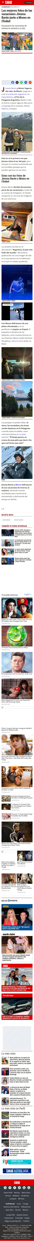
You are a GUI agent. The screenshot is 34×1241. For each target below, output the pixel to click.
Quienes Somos (22, 1215)
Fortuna (8, 1196)
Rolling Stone (26, 1207)
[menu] (3, 2)
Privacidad (19, 1218)
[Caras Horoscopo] (17, 1173)
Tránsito (26, 1221)
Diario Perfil (8, 1193)
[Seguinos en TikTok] (19, 1187)
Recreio (18, 1210)
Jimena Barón (10, 88)
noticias (17, 906)
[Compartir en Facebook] (12, 82)
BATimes (21, 1199)
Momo (18, 484)
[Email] (30, 82)
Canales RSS (10, 1215)
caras (17, 966)
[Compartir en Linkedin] (25, 82)
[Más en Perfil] (13, 900)
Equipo (27, 1218)
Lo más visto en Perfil (13, 1108)
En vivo (29, 2)
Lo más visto (8, 1053)
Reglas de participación (13, 1221)
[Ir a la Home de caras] (8, 3)
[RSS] (24, 1187)
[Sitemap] (28, 1187)
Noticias (17, 1193)
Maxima (25, 1210)
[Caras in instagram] (5, 1187)
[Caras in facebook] (9, 1187)
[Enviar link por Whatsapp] (21, 82)
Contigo (25, 1204)
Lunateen (13, 1199)
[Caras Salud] (17, 1164)
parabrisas (17, 995)
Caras (19, 1204)
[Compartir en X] (17, 82)
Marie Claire (26, 1193)
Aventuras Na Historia (11, 1207)
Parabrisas (25, 1196)
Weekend (16, 1196)
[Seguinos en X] (14, 1187)
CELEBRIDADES (6, 7)
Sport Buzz (10, 1210)
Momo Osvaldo (18, 520)
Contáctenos (8, 1218)
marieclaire (17, 934)
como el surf (16, 341)
